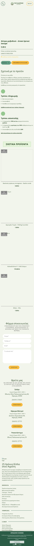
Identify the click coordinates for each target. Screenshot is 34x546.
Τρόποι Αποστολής (6, 527)
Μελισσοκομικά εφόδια (8, 490)
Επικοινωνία (17, 404)
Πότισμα (4, 498)
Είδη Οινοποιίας (6, 496)
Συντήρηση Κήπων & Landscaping (11, 515)
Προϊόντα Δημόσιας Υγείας (9, 488)
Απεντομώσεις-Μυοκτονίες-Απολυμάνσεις (13, 517)
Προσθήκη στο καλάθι (20, 62)
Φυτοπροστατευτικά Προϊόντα (10, 506)
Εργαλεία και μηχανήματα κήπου (11, 500)
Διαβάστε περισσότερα (7, 53)
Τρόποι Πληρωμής (6, 525)
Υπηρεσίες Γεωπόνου (7, 513)
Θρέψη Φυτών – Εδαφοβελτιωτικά (11, 504)
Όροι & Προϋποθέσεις (7, 530)
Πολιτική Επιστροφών (7, 528)
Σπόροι (4, 502)
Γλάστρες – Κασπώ (7, 492)
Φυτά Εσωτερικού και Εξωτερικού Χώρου (12, 494)
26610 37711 (17, 421)
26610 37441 (17, 400)
